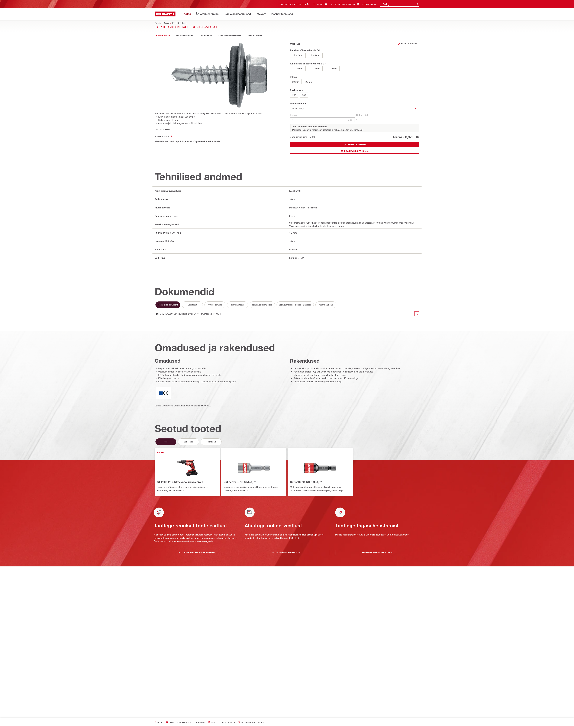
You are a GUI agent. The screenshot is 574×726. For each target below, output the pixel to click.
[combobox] (399, 4)
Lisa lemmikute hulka (356, 151)
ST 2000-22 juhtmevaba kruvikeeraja (180, 482)
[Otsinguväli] (417, 4)
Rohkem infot (162, 136)
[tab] (162, 35)
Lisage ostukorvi (356, 144)
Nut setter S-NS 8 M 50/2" (239, 482)
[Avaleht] (165, 14)
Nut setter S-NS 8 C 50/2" (306, 482)
